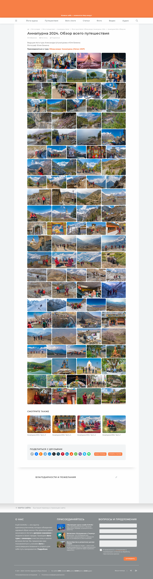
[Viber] (80, 454)
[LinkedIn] (67, 454)
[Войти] (131, 570)
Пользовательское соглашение (26, 575)
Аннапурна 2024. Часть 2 (86, 435)
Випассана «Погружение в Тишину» (81, 533)
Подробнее (42, 549)
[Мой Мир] (49, 454)
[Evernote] (89, 454)
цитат (70, 571)
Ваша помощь (120, 570)
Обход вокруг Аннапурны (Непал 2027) (67, 49)
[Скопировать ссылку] (32, 454)
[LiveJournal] (58, 454)
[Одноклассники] (40, 454)
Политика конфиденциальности (53, 575)
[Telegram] (45, 454)
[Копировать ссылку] (116, 477)
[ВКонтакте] (36, 454)
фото (78, 571)
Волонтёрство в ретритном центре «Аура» (80, 543)
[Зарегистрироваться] (136, 570)
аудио (88, 571)
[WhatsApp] (75, 454)
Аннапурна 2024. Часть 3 (36, 435)
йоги (41, 544)
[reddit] (71, 454)
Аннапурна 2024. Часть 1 (111, 435)
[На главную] (28, 29)
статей (62, 571)
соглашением (120, 549)
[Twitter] (54, 454)
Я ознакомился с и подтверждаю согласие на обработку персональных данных (116, 552)
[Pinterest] (62, 454)
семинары (26, 538)
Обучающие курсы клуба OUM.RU (80, 525)
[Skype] (84, 454)
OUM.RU (27, 571)
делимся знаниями (42, 533)
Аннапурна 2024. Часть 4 (61, 435)
